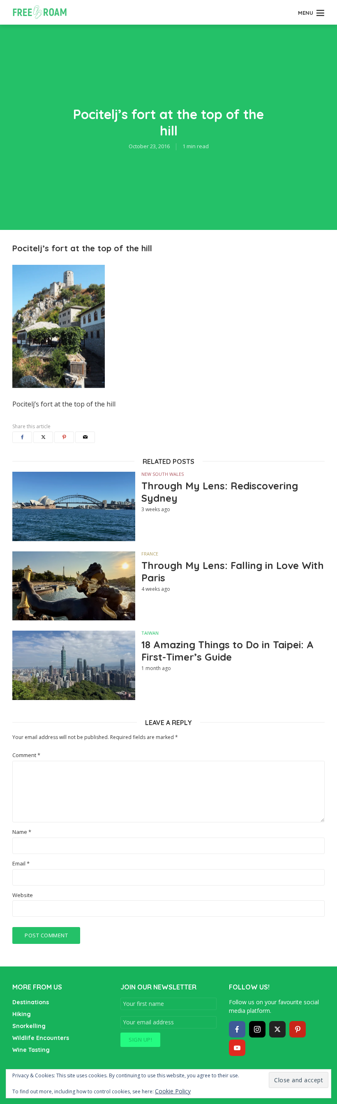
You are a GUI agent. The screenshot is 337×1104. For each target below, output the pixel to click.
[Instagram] (257, 1029)
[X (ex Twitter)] (277, 1029)
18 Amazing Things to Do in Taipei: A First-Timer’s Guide (227, 650)
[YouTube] (237, 1048)
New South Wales (162, 474)
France (149, 554)
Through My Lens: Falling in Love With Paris (232, 571)
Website (22, 895)
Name (21, 832)
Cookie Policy (173, 1091)
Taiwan (150, 633)
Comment (26, 755)
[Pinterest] (297, 1029)
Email (21, 863)
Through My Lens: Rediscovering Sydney (219, 492)
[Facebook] (237, 1029)
